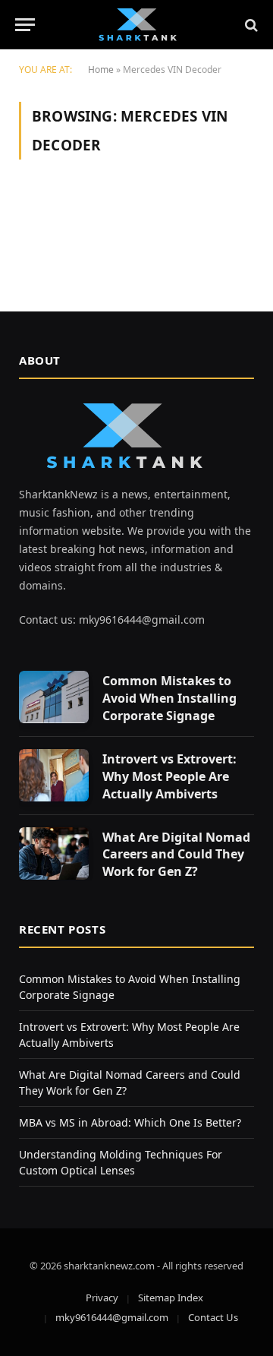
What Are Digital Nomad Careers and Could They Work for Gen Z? (176, 854)
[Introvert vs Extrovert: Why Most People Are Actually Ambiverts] (54, 775)
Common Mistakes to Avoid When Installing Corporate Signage (169, 698)
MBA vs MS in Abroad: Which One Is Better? (130, 1122)
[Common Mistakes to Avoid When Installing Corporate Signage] (54, 697)
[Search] (250, 25)
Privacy (102, 1297)
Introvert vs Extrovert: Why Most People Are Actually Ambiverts (169, 776)
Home (101, 69)
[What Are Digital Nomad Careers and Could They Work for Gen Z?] (54, 853)
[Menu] (25, 25)
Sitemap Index (170, 1297)
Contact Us (213, 1317)
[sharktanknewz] (136, 24)
